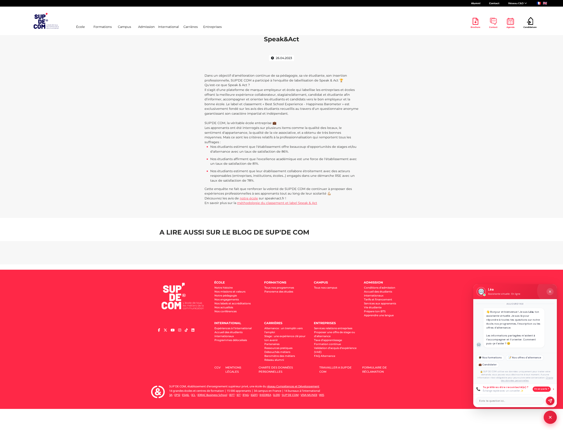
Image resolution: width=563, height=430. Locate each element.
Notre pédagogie (225, 295)
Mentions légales (233, 369)
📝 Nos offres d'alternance (524, 357)
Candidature (530, 27)
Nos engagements (226, 299)
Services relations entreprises (333, 328)
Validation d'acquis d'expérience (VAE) (335, 350)
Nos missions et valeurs (229, 291)
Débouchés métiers (277, 352)
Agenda (510, 27)
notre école (249, 198)
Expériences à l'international (233, 328)
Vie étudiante (373, 307)
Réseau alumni (274, 359)
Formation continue (327, 344)
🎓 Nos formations (490, 357)
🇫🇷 (539, 3)
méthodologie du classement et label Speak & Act (277, 203)
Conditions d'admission (379, 287)
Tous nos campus (325, 287)
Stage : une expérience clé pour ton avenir (284, 338)
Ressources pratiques (278, 348)
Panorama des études (278, 291)
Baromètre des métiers (279, 356)
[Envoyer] (550, 401)
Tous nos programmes (279, 287)
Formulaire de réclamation (374, 369)
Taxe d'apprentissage (328, 340)
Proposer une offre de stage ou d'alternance (334, 334)
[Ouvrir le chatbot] (550, 417)
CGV (217, 367)
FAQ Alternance (324, 356)
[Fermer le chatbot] (550, 291)
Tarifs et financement (378, 299)
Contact (494, 3)
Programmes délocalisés (230, 340)
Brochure (475, 27)
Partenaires (272, 344)
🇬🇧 (545, 3)
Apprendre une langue (379, 315)
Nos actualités (223, 307)
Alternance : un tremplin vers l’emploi (283, 330)
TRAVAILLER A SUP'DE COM (335, 369)
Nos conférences (225, 311)
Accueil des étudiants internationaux (378, 293)
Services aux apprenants (380, 303)
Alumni (475, 3)
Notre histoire (223, 287)
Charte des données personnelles (276, 369)
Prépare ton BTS (375, 311)
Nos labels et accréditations (232, 303)
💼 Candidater (488, 364)
